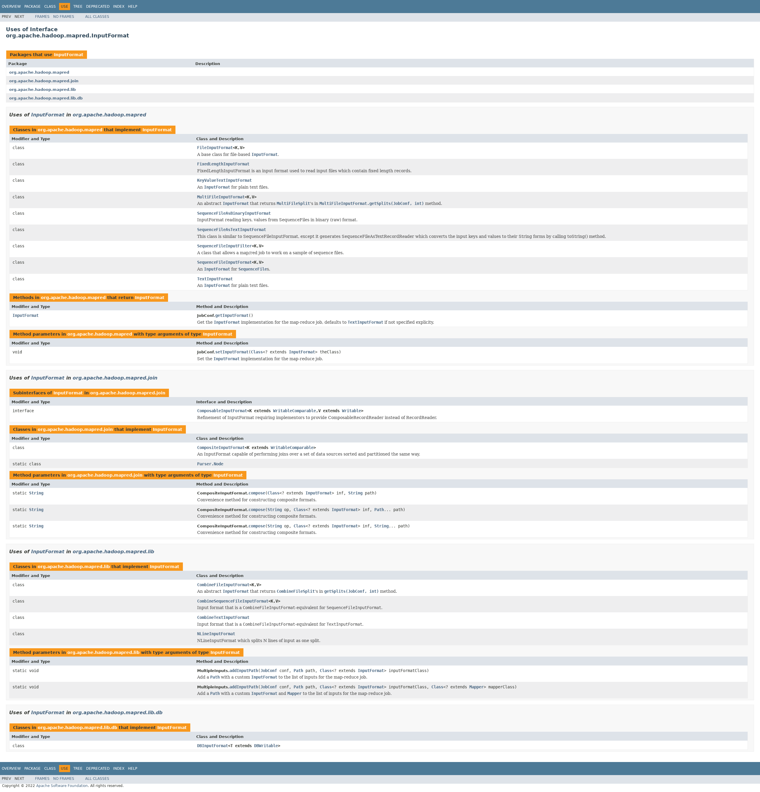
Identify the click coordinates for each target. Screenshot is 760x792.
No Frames (63, 17)
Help (132, 6)
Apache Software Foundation (62, 786)
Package (32, 6)
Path (379, 509)
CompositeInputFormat (221, 447)
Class (50, 6)
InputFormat (68, 54)
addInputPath (243, 670)
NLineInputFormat (216, 633)
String (36, 493)
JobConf (268, 670)
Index (118, 6)
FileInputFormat (215, 147)
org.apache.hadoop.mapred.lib (42, 89)
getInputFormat (231, 315)
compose (256, 493)
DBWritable (266, 745)
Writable (351, 410)
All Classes (97, 17)
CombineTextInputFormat (223, 617)
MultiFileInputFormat (221, 197)
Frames (42, 17)
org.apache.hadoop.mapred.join (43, 81)
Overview (11, 6)
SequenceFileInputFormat (224, 262)
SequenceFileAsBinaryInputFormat (234, 213)
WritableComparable (294, 410)
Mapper (476, 686)
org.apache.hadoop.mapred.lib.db (46, 98)
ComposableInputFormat (222, 410)
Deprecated (98, 6)
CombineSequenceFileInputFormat (232, 601)
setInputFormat (231, 352)
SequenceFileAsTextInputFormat (231, 229)
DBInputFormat (212, 745)
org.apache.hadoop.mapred (39, 72)
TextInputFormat (215, 278)
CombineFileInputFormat (223, 584)
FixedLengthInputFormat (223, 164)
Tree (78, 6)
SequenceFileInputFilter (224, 246)
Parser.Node (210, 463)
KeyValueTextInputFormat (224, 180)
